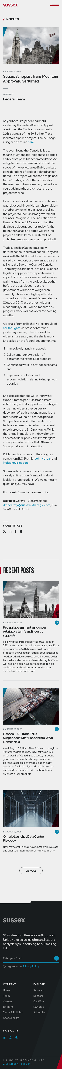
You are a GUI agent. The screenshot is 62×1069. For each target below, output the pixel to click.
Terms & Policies (13, 1012)
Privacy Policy (31, 966)
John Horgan (43, 458)
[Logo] (10, 4)
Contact (8, 1006)
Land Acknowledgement (17, 1063)
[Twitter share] (4, 532)
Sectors (38, 995)
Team (6, 995)
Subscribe (39, 1012)
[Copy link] (21, 532)
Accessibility (11, 1017)
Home (6, 990)
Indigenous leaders (15, 462)
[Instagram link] (10, 1037)
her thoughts (11, 328)
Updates (38, 1006)
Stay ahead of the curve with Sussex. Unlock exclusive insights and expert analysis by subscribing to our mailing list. (29, 941)
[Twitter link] (16, 1037)
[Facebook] (15, 532)
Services (38, 990)
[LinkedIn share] (10, 532)
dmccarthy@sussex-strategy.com (26, 505)
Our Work (38, 1001)
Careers (7, 1001)
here (31, 142)
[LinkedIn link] (5, 1037)
